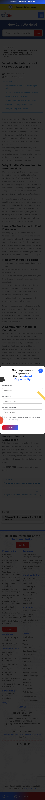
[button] (40, 371)
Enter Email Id (8, 396)
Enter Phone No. (9, 407)
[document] (22, 400)
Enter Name (7, 386)
